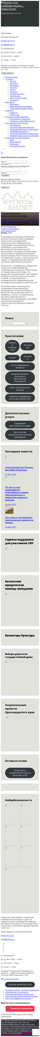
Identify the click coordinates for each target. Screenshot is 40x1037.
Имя (3, 162)
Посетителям (11, 77)
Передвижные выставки (21, 108)
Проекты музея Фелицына (22, 121)
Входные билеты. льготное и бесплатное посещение (20, 377)
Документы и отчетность (16, 123)
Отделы (13, 88)
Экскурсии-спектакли (20, 119)
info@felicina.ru (8, 45)
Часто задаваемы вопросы (20, 366)
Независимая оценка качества (24, 136)
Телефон (5, 164)
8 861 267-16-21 (7, 936)
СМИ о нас (14, 115)
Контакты (14, 100)
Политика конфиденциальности (17, 1034)
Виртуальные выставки (21, 106)
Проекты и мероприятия (17, 117)
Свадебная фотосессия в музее (20, 424)
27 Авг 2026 (10, 474)
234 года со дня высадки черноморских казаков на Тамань (19, 520)
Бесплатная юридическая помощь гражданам (20, 434)
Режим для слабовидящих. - (12, 4)
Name (3, 173)
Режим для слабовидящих (21, 1008)
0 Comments (7, 231)
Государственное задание (22, 127)
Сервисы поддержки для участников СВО (20, 397)
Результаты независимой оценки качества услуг (20, 773)
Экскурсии (28, 346)
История (14, 83)
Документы (15, 125)
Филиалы (14, 85)
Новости (9, 111)
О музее (9, 79)
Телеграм (14, 144)
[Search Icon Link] (6, 149)
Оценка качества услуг (20, 984)
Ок (23, 1033)
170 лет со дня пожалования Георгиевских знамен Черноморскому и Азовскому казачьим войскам (16, 493)
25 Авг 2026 (10, 527)
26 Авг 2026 (10, 504)
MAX (12, 140)
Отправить (5, 175)
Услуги (13, 81)
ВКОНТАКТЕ (15, 142)
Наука (12, 90)
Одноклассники (17, 146)
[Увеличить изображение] (32, 791)
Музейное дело (17, 94)
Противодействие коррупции (24, 129)
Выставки (9, 102)
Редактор (11, 227)
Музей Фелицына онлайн (17, 138)
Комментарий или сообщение (15, 166)
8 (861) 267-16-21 (8, 41)
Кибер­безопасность (19, 132)
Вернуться (5, 187)
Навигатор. (8, 8)
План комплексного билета (20, 388)
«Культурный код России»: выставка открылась (19, 468)
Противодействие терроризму (24, 134)
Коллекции (15, 96)
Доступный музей (18, 98)
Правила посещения (12, 346)
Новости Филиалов (10, 229)
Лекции (13, 92)
